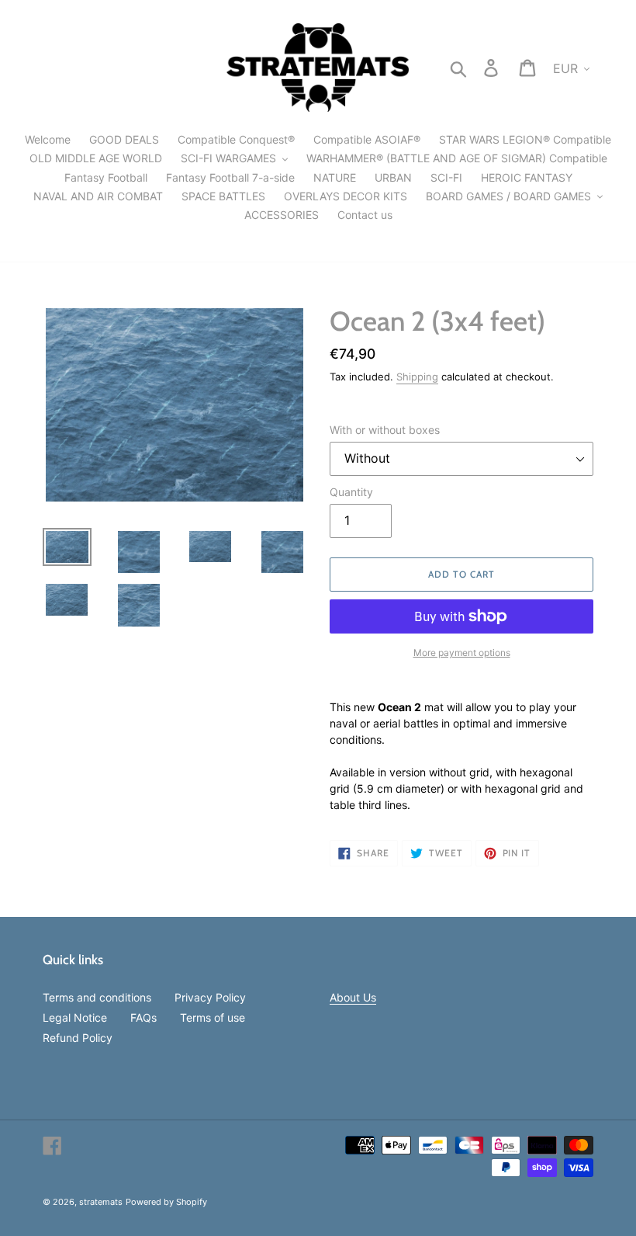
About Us (353, 997)
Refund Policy (77, 1037)
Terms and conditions (97, 997)
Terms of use (212, 1017)
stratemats (101, 1201)
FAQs (143, 1017)
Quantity (351, 491)
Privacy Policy (210, 997)
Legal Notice (75, 1017)
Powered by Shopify (166, 1201)
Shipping (417, 376)
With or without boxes (385, 429)
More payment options (461, 652)
